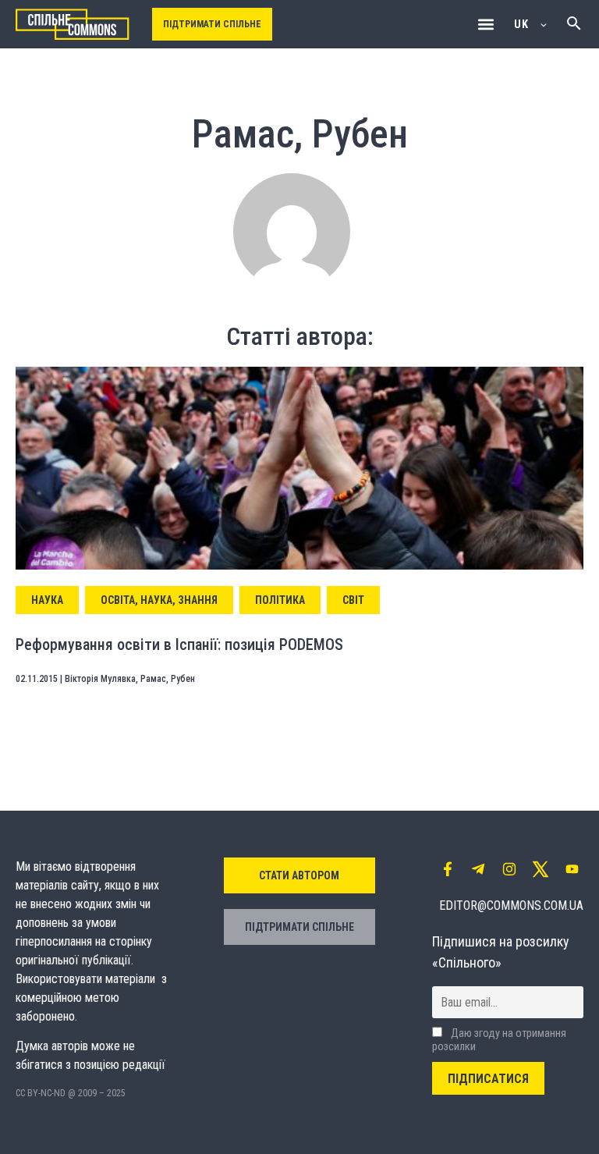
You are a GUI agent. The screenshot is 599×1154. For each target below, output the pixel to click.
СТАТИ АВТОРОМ (299, 875)
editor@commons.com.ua (511, 905)
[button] (485, 24)
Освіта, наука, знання (159, 600)
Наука (47, 600)
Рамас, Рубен (167, 678)
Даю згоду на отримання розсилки (499, 1040)
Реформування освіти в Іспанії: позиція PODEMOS (179, 644)
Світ (353, 600)
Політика (280, 600)
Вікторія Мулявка (100, 678)
